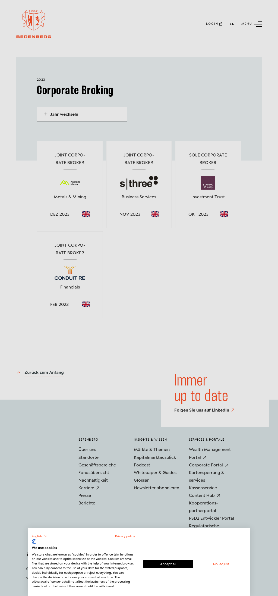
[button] (39, 536)
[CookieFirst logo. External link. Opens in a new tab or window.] (34, 541)
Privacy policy (125, 536)
